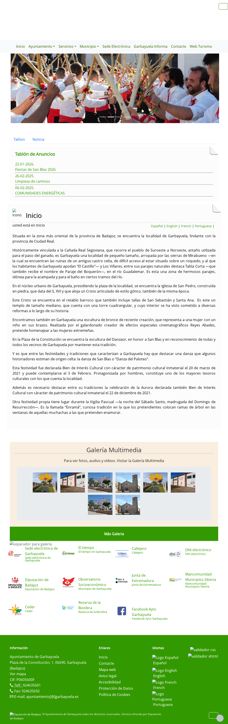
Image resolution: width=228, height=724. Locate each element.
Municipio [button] (88, 46)
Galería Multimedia (114, 450)
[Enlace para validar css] (203, 649)
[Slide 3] (127, 117)
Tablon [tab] (19, 139)
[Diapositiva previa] (26, 88)
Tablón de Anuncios (35, 154)
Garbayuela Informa (150, 46)
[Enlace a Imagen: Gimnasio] (72, 482)
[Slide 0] (103, 117)
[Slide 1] (111, 117)
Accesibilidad (110, 682)
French (186, 226)
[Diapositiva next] (203, 88)
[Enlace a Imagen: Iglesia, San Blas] (127, 482)
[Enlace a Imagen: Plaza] (100, 482)
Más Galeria (114, 533)
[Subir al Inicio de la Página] (220, 718)
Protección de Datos (116, 688)
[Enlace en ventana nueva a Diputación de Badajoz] (26, 714)
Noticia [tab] (38, 139)
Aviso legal (107, 675)
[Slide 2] (119, 117)
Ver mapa (18, 673)
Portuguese (203, 226)
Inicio (20, 46)
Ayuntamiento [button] (40, 46)
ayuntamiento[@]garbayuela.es (52, 696)
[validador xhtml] (203, 656)
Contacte (178, 46)
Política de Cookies (114, 694)
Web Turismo (201, 46)
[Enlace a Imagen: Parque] (45, 482)
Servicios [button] (66, 46)
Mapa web (107, 669)
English (172, 226)
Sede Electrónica (116, 46)
